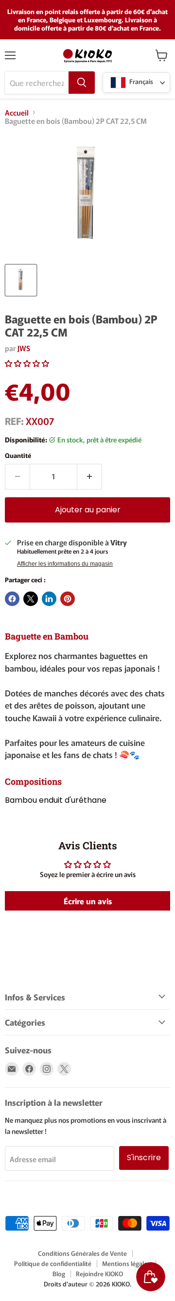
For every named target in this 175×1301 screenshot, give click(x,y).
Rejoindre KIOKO (99, 1273)
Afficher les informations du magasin (65, 563)
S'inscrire (144, 1157)
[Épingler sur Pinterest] (67, 598)
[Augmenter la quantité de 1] (89, 476)
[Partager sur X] (30, 598)
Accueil (17, 112)
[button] (27, 363)
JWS (24, 348)
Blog (58, 1273)
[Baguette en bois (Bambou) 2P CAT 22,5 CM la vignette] (20, 280)
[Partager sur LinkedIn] (49, 598)
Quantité (18, 455)
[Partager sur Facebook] (12, 598)
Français (140, 81)
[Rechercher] (82, 82)
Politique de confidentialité (52, 1263)
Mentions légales (126, 1263)
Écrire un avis (88, 901)
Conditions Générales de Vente (82, 1253)
